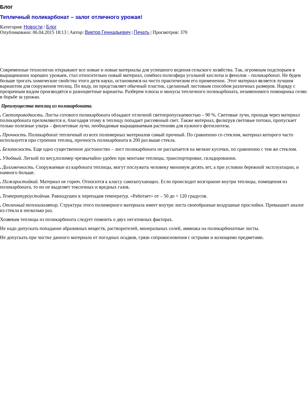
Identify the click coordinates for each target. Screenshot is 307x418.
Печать (141, 32)
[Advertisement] (153, 48)
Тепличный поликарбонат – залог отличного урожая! (71, 17)
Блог (51, 26)
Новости (33, 26)
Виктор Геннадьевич (107, 32)
